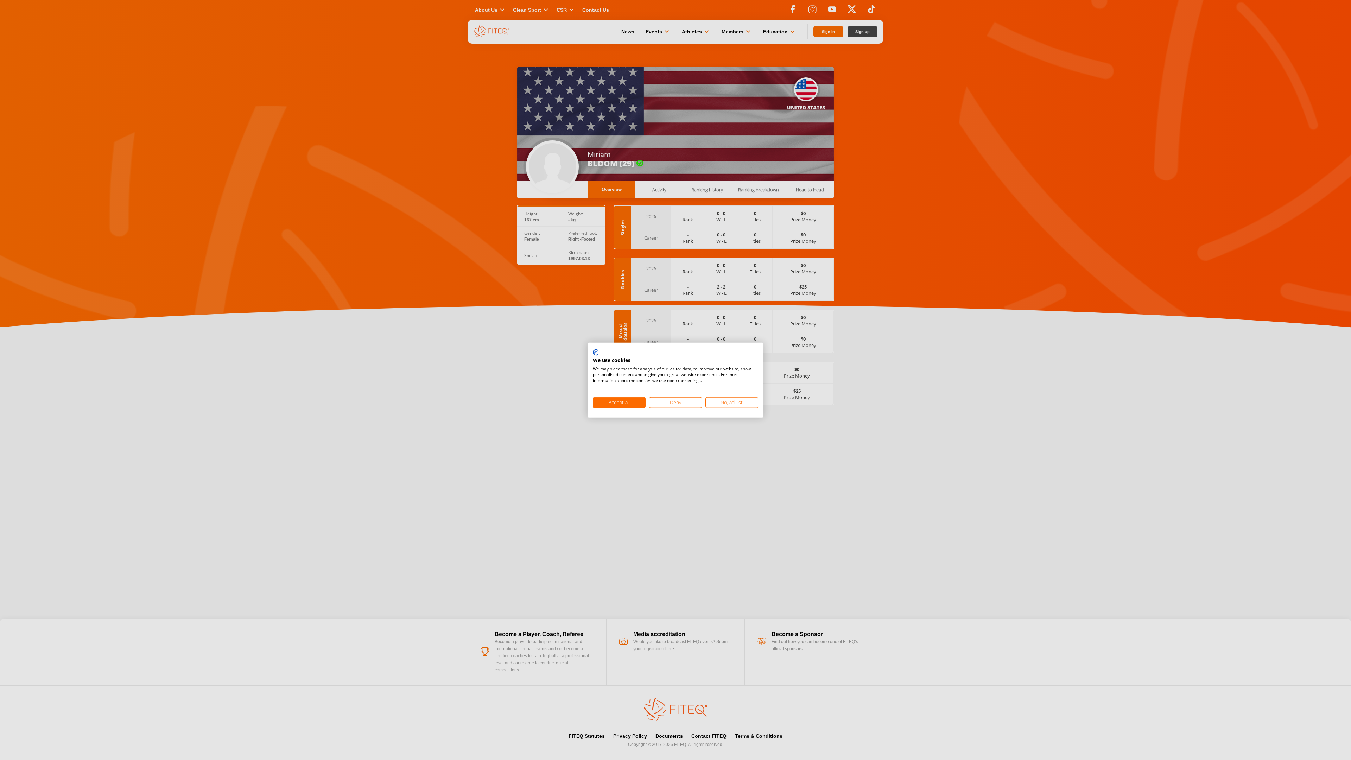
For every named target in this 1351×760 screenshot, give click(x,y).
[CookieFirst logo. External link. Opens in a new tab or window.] (595, 352)
